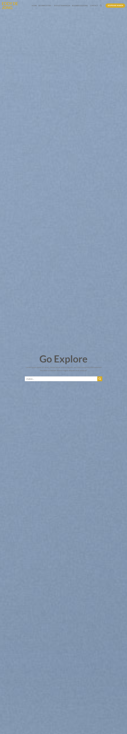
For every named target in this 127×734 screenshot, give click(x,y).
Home (34, 6)
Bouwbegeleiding (80, 6)
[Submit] (99, 378)
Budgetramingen (62, 6)
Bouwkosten (45, 6)
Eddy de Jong (10, 6)
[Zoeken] (101, 5)
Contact (94, 6)
